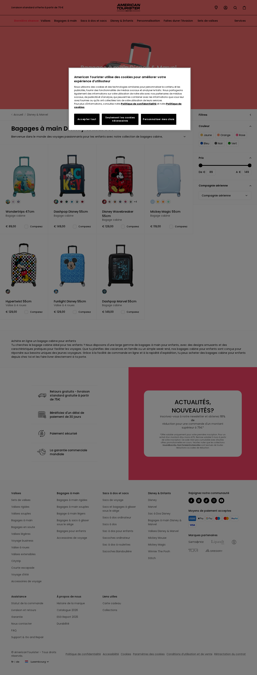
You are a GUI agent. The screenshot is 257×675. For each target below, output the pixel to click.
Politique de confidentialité (139, 103)
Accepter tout (87, 119)
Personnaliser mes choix (158, 119)
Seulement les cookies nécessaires (120, 119)
